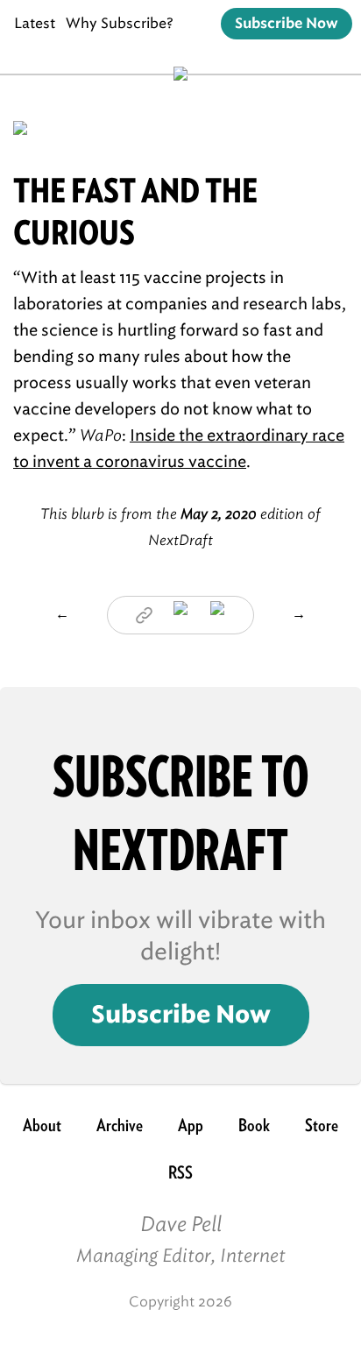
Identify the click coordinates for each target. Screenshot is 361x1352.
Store (321, 1125)
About (42, 1125)
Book (254, 1125)
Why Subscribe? (119, 23)
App (190, 1125)
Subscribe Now (286, 24)
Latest (34, 23)
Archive (119, 1125)
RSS (180, 1172)
